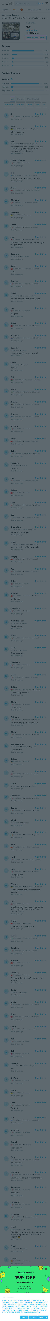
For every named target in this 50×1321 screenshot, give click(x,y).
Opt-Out (33, 1317)
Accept (24, 1317)
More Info (43, 1317)
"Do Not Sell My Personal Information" (23, 1312)
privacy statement (9, 1304)
